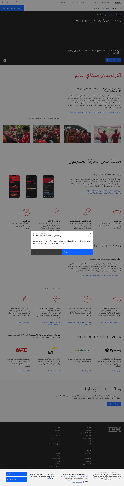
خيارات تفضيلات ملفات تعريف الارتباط (78, 476)
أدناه (48, 478)
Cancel (35, 252)
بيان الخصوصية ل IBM (78, 482)
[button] (122, 470)
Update (66, 252)
